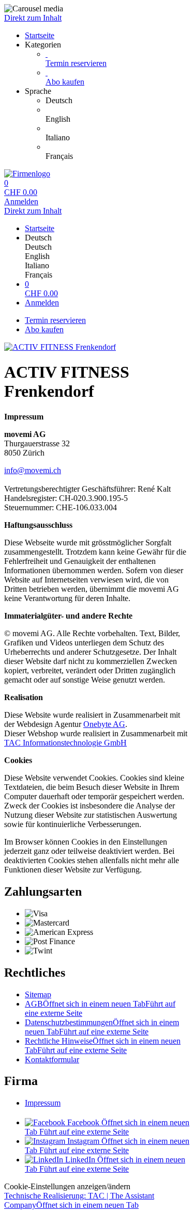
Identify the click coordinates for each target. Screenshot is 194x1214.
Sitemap (38, 994)
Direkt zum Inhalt (33, 17)
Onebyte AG (104, 724)
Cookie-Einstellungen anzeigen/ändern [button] (67, 1186)
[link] (118, 100)
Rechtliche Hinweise (103, 1046)
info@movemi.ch (32, 470)
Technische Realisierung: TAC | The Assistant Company (79, 1200)
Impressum (43, 1102)
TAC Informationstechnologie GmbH (65, 742)
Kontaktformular (52, 1059)
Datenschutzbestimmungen (102, 1027)
